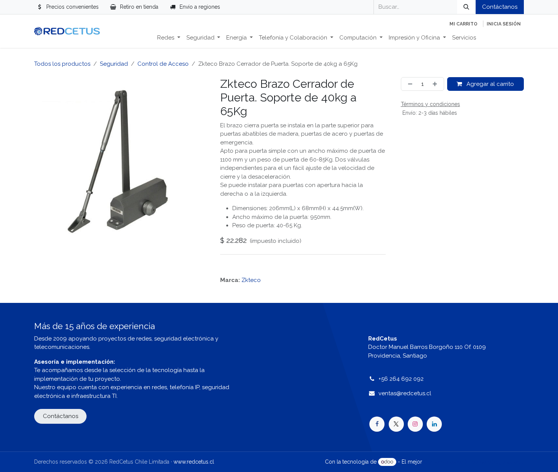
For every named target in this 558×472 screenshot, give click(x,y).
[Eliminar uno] (408, 84)
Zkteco (251, 280)
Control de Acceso (163, 63)
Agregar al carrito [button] (489, 84)
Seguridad (114, 63)
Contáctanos (499, 6)
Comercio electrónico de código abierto (474, 462)
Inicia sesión (504, 24)
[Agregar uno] (436, 84)
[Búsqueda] (466, 7)
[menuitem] (168, 37)
